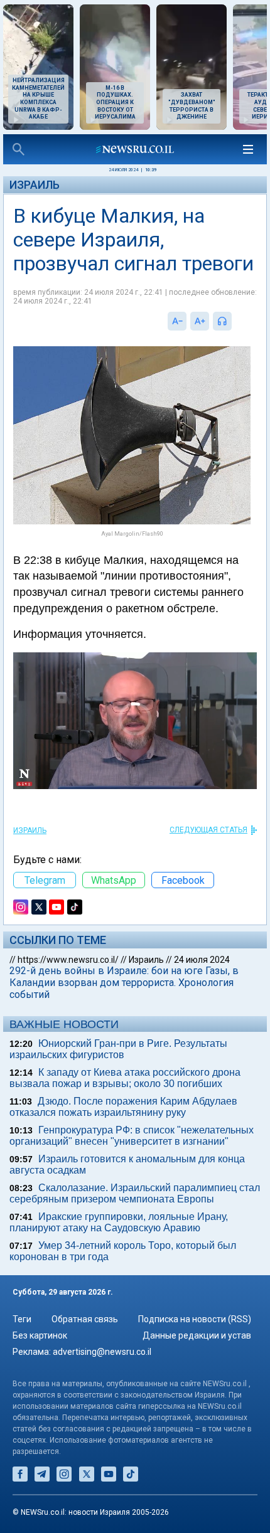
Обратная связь (84, 1319)
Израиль (34, 184)
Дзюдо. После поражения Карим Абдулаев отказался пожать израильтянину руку (123, 1107)
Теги (22, 1319)
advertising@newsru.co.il (102, 1352)
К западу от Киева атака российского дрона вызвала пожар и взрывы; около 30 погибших (124, 1078)
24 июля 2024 (202, 960)
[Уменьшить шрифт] (177, 321)
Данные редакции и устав (197, 1335)
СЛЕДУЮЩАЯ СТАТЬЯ (208, 829)
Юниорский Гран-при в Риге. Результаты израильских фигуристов (118, 1049)
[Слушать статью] (235, 321)
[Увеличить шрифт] (199, 321)
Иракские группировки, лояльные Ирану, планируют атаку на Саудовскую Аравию (118, 1222)
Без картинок (40, 1335)
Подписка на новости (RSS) (194, 1319)
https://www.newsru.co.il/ (68, 960)
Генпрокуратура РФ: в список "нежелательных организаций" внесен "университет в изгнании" (131, 1136)
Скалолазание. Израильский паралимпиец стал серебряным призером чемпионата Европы (134, 1193)
